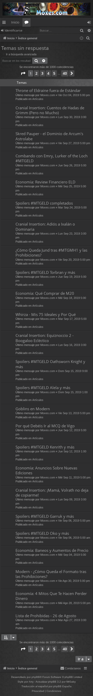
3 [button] (42, 73)
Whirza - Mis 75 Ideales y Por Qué (46, 314)
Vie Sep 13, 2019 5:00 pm (74, 413)
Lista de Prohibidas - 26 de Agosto (46, 615)
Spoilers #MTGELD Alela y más (43, 387)
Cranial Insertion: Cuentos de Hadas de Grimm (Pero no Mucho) (50, 110)
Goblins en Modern (33, 408)
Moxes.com (47, 95)
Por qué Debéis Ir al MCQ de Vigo (45, 425)
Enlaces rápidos (5, 23)
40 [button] (65, 73)
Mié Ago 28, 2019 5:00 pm (74, 603)
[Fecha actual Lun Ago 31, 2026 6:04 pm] (81, 38)
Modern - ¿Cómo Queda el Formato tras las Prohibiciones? (51, 574)
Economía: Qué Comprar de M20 (45, 293)
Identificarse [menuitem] (90, 23)
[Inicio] (46, 9)
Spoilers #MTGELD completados (44, 203)
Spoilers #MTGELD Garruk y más (45, 516)
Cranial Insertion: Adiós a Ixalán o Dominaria (45, 226)
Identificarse (13, 30)
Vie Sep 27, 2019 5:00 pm (74, 143)
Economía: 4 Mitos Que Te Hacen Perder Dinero (51, 596)
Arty (31, 681)
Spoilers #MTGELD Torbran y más (45, 272)
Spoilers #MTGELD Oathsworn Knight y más (50, 364)
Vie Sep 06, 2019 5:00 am (74, 537)
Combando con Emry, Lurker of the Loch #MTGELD (52, 158)
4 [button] (48, 73)
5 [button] (54, 73)
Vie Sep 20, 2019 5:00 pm (74, 259)
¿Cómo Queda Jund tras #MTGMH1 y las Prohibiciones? (51, 253)
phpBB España (62, 686)
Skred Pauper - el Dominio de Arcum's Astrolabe (49, 136)
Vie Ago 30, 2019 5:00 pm (74, 580)
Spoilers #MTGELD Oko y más (42, 533)
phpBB (36, 677)
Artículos (37, 98)
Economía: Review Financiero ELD (45, 181)
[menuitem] (88, 38)
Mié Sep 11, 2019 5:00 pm (74, 477)
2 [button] (36, 73)
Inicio (15, 22)
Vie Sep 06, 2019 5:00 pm (74, 520)
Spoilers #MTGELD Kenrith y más (45, 447)
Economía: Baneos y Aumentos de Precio (52, 550)
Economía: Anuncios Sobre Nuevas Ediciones (46, 470)
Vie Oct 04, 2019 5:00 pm (74, 95)
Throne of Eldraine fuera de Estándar (48, 90)
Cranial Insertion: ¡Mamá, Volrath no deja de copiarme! (52, 493)
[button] (23, 73)
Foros (27, 23)
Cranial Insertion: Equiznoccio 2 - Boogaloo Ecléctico (45, 338)
